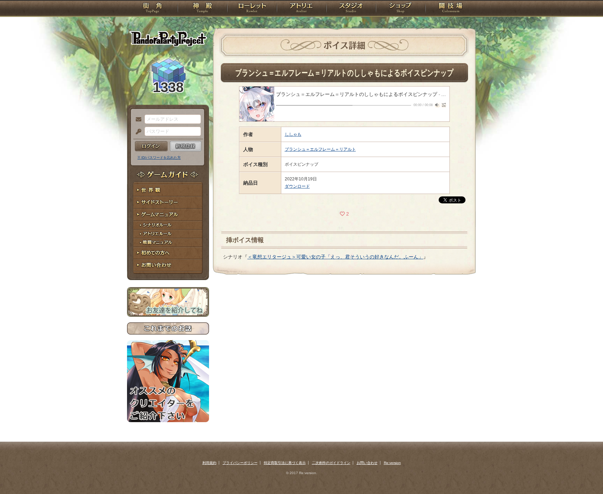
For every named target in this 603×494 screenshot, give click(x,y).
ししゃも (293, 134)
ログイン (151, 146)
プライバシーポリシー (240, 463)
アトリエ (301, 8)
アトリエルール (168, 234)
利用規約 (209, 463)
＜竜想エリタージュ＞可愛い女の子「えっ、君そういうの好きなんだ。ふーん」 (335, 257)
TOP (152, 8)
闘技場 (450, 8)
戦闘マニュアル (168, 242)
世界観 (168, 190)
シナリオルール (168, 225)
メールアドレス (136, 119)
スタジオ (351, 8)
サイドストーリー (168, 202)
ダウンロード (297, 186)
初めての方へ (168, 253)
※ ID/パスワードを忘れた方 (159, 157)
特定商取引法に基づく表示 (285, 463)
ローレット (252, 8)
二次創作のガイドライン (331, 463)
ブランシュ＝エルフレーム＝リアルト (320, 149)
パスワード (136, 132)
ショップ (400, 8)
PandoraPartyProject (168, 38)
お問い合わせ (168, 265)
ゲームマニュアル (168, 215)
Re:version (392, 463)
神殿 (202, 8)
